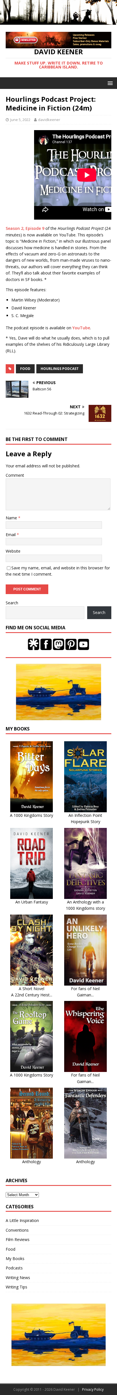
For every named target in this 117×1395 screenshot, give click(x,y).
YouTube (81, 327)
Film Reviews (18, 1239)
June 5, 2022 (20, 119)
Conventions (17, 1230)
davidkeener (49, 119)
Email (11, 534)
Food (10, 1249)
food (25, 368)
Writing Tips (16, 1287)
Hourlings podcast (60, 368)
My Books (15, 1258)
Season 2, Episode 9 (25, 228)
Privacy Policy (93, 1389)
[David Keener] (58, 21)
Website (13, 551)
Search (12, 602)
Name (12, 517)
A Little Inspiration (22, 1220)
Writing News (18, 1277)
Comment (15, 475)
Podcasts (14, 1268)
